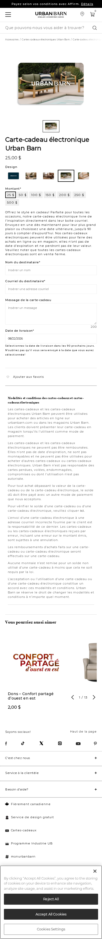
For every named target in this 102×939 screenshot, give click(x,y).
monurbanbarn (23, 856)
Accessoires (12, 39)
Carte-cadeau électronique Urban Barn (47, 143)
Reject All (51, 899)
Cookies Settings (51, 929)
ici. (82, 510)
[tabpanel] (36, 674)
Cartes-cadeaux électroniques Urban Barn (46, 39)
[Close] (95, 871)
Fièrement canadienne (31, 804)
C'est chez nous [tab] (17, 758)
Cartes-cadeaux (24, 830)
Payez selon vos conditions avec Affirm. (52, 4)
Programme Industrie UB (32, 843)
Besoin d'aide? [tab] (16, 789)
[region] (51, 902)
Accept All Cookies (51, 914)
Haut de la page (83, 731)
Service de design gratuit (32, 817)
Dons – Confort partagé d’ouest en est (31, 696)
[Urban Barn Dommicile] (51, 15)
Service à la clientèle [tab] (22, 773)
